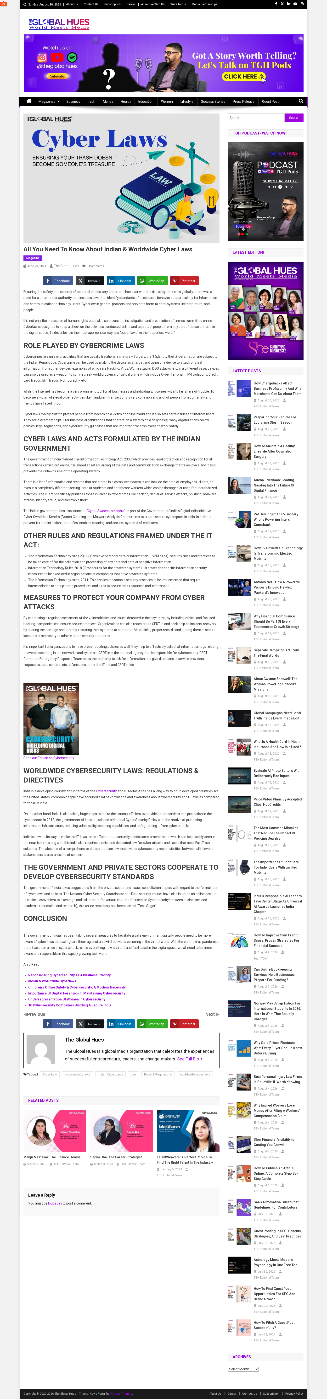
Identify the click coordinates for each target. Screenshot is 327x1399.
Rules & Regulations (158, 1074)
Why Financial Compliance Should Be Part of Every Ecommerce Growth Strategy (276, 621)
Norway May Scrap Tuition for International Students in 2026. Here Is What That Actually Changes (277, 1011)
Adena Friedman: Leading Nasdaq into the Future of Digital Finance (274, 485)
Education (145, 101)
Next (210, 1014)
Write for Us (178, 4)
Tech (91, 101)
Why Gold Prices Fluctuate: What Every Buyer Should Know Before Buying (278, 1048)
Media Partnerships (204, 4)
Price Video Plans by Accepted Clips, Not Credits (278, 801)
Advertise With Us (153, 4)
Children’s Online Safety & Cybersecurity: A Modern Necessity (77, 987)
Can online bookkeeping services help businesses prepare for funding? (274, 974)
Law (133, 1074)
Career (130, 4)
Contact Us (91, 4)
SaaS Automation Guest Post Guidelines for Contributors (276, 1204)
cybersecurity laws (77, 1074)
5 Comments (95, 266)
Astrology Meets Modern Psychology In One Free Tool (276, 1262)
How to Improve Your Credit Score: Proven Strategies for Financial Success (276, 940)
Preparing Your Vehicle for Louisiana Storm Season (275, 419)
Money (108, 101)
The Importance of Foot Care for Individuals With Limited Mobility (276, 867)
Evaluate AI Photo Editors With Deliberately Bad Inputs (277, 773)
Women (167, 101)
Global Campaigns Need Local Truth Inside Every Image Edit (277, 715)
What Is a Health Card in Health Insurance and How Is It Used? (277, 744)
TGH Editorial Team (66, 1164)
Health (126, 101)
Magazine (32, 258)
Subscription (112, 4)
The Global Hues (66, 266)
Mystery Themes (121, 1393)
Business (73, 101)
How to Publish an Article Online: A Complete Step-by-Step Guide (276, 1173)
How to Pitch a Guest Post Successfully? (274, 1325)
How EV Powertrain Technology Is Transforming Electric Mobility (278, 553)
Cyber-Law (49, 1074)
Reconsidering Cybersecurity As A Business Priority (69, 975)
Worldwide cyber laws (195, 1074)
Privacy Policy (294, 1393)
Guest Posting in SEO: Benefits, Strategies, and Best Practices (278, 1233)
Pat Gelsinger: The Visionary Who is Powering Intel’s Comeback (276, 519)
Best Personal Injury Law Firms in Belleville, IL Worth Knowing (278, 1079)
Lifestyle (186, 101)
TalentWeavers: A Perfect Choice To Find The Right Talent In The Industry (185, 1159)
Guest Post (270, 101)
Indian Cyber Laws (110, 1074)
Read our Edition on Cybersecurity (48, 758)
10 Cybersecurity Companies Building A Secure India (69, 1005)
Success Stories (213, 101)
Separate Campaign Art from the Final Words (276, 652)
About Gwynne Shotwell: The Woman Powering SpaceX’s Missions (275, 684)
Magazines (47, 101)
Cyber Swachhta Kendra (106, 511)
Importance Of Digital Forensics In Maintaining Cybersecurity (76, 993)
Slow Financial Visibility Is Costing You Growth (274, 1142)
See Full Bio (188, 1058)
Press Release (243, 101)
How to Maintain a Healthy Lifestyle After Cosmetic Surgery (274, 451)
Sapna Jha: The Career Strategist (116, 1157)
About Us (72, 4)
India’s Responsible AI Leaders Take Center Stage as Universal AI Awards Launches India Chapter (278, 904)
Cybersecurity (106, 791)
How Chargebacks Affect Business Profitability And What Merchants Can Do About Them (278, 388)
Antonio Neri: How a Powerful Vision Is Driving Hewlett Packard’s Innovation (277, 587)
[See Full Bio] (202, 1059)
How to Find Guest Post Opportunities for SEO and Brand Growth (274, 1294)
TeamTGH (260, 958)
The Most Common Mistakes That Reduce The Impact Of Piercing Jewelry (276, 833)
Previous (36, 1014)
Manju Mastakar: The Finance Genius (52, 1157)
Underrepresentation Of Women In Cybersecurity (66, 999)
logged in (55, 1203)
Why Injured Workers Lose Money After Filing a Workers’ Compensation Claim (277, 1110)
